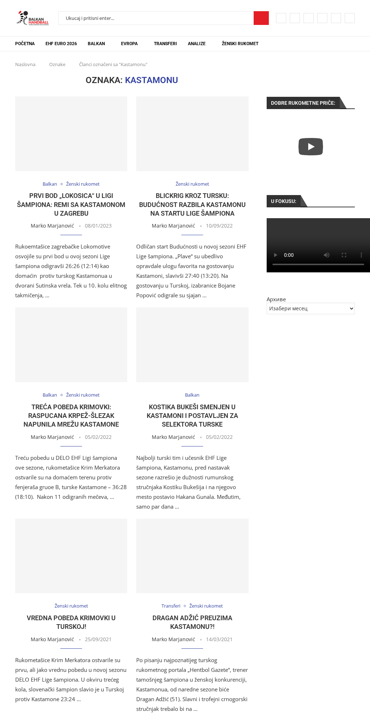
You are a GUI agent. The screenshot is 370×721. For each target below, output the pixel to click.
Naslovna (25, 64)
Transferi (165, 43)
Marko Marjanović (52, 225)
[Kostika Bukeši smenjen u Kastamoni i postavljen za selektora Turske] (192, 344)
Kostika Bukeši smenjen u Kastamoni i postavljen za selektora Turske (192, 415)
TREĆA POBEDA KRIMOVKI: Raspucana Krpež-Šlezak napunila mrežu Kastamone (71, 415)
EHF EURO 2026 (61, 43)
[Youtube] (322, 18)
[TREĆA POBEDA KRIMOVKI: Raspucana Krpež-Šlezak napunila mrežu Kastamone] (71, 344)
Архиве (276, 299)
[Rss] (350, 18)
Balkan (96, 43)
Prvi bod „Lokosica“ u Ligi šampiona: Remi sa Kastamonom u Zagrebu (71, 204)
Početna (25, 43)
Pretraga (261, 18)
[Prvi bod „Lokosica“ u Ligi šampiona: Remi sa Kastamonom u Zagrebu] (71, 133)
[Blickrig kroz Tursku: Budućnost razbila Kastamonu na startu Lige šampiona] (192, 133)
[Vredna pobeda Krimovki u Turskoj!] (71, 556)
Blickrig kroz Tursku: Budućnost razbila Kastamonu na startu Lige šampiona (192, 204)
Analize (197, 43)
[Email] (336, 18)
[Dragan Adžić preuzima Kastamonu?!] (192, 556)
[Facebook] (281, 18)
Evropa (129, 43)
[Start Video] (311, 146)
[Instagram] (309, 18)
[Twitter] (295, 18)
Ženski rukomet (240, 43)
